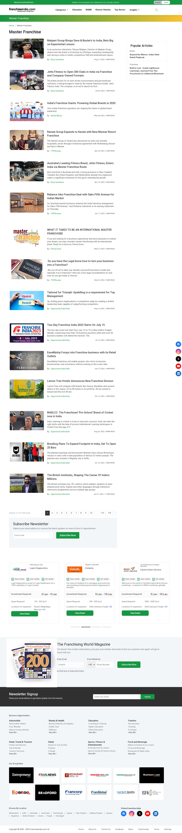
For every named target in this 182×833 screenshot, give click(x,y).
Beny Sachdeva (57, 59)
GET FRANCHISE (96, 2)
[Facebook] (178, 344)
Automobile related (17, 723)
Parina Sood (56, 249)
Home (11, 26)
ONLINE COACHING (37, 565)
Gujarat (69, 813)
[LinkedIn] (178, 373)
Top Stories (120, 10)
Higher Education (95, 727)
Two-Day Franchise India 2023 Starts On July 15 (76, 324)
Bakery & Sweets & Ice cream (141, 745)
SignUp (148, 697)
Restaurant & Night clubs (139, 751)
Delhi (24, 813)
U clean (144, 568)
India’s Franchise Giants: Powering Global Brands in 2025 (81, 103)
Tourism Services (16, 751)
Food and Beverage (137, 742)
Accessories (133, 723)
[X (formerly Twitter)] (178, 358)
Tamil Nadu (45, 813)
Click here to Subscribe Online (71, 671)
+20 (55, 607)
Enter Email (62, 659)
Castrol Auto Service (95, 569)
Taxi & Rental (14, 748)
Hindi (166, 2)
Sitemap (167, 829)
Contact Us (105, 829)
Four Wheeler (15, 727)
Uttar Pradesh (81, 813)
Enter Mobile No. (94, 659)
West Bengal (58, 813)
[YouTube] (178, 366)
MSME (89, 10)
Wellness (53, 730)
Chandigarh (60, 816)
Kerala (40, 816)
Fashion (132, 720)
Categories (60, 10)
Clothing (132, 727)
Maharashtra (14, 813)
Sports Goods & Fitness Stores (102, 751)
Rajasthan (15, 816)
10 (91, 513)
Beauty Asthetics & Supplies (61, 723)
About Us (92, 829)
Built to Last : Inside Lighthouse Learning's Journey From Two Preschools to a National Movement (147, 71)
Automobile (14, 720)
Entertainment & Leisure (98, 748)
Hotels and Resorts (17, 745)
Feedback (119, 829)
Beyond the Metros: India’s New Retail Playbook (144, 56)
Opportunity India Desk (60, 309)
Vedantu (34, 568)
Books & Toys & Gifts (57, 745)
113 (102, 513)
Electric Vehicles (103, 10)
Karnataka (33, 813)
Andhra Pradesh (29, 816)
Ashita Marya (56, 116)
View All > (13, 732)
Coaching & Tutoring (97, 723)
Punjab (49, 816)
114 (109, 513)
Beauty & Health (56, 720)
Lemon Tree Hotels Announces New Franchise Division (80, 381)
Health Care (54, 727)
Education (77, 10)
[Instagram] (178, 351)
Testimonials (143, 829)
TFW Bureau (56, 151)
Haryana (109, 813)
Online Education (95, 730)
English (157, 2)
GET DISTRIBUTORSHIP (111, 2)
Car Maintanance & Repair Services (94, 565)
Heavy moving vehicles (19, 730)
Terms (156, 829)
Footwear (132, 730)
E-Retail (51, 751)
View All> (132, 732)
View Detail (25, 613)
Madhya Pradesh (96, 813)
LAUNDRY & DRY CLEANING (150, 565)
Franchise (134, 64)
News (130, 829)
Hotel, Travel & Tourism (20, 742)
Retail (132, 51)
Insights (134, 10)
